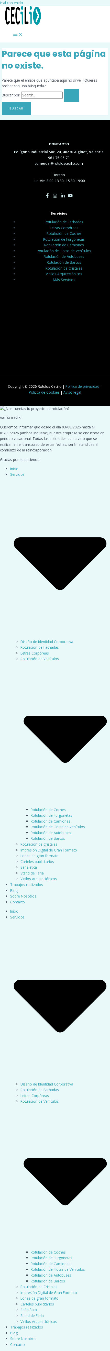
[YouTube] (70, 196)
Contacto (17, 902)
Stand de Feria (32, 873)
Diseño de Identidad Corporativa (46, 641)
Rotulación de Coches (64, 233)
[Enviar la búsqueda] (71, 95)
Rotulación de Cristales (64, 268)
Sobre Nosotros (23, 896)
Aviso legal (72, 392)
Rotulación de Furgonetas (64, 239)
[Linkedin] (62, 196)
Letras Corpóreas (64, 227)
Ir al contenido (11, 2)
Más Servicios (64, 279)
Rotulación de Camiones (64, 244)
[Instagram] (55, 196)
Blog (14, 890)
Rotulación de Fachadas (64, 221)
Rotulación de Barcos (64, 262)
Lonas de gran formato (39, 855)
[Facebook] (47, 196)
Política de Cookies (44, 392)
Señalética (28, 867)
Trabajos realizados (26, 884)
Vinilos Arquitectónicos (64, 273)
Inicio (14, 468)
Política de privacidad (82, 386)
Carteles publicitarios (37, 861)
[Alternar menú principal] (18, 34)
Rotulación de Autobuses (64, 256)
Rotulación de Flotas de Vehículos (64, 250)
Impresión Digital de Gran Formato (48, 850)
